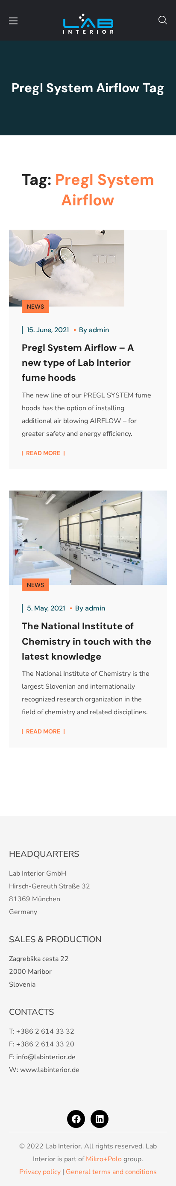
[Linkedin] (100, 1119)
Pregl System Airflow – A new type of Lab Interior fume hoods (78, 363)
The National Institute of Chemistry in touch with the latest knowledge (86, 641)
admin (99, 329)
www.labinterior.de (49, 1070)
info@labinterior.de (46, 1057)
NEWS (35, 306)
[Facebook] (76, 1119)
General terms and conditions (111, 1172)
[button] (162, 20)
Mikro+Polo (104, 1159)
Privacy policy (40, 1172)
